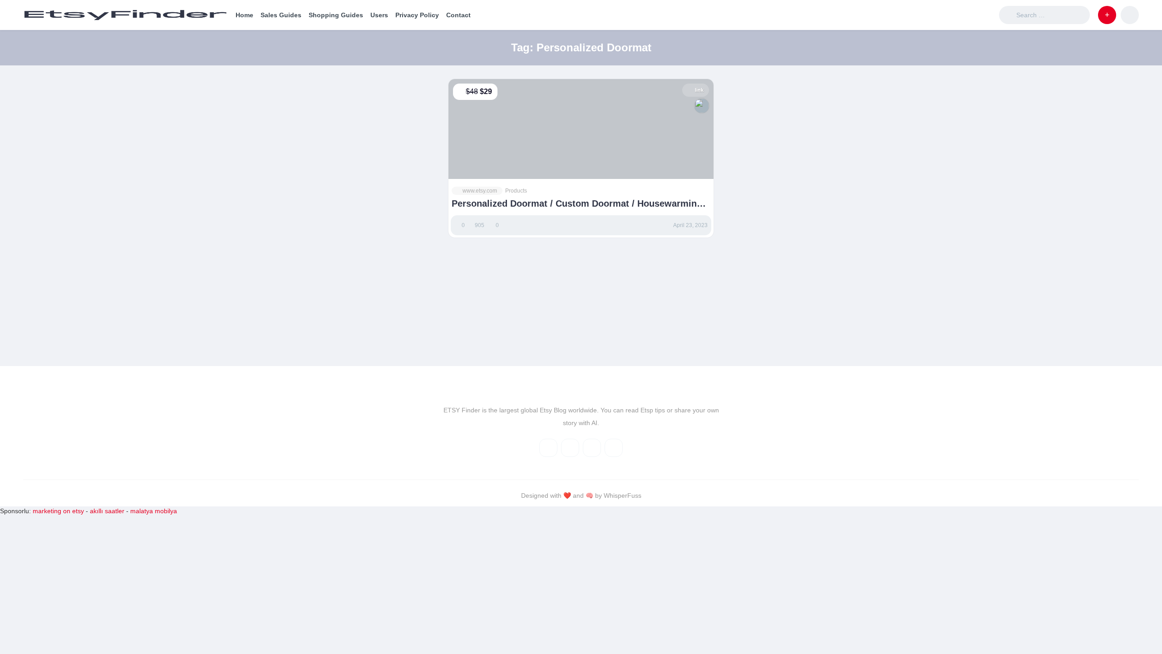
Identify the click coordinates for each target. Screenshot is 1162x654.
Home (244, 15)
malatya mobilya (153, 511)
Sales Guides (281, 15)
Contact (458, 15)
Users (379, 15)
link (699, 90)
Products (516, 191)
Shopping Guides (336, 15)
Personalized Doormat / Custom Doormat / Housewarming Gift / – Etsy (577, 203)
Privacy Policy (417, 15)
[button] (1107, 15)
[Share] (461, 110)
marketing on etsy (58, 511)
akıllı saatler (107, 511)
